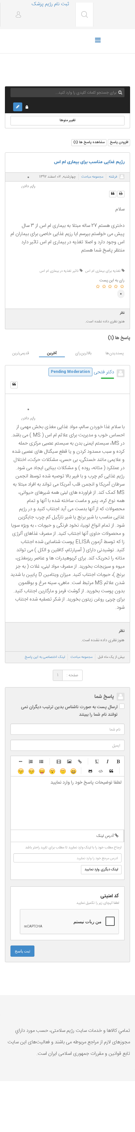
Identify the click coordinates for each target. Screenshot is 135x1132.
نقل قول (111, 771)
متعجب (52, 771)
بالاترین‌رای (83, 353)
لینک (80, 761)
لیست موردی (41, 761)
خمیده (108, 761)
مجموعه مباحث (92, 177)
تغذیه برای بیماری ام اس (103, 271)
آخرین (52, 353)
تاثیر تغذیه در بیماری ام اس (60, 271)
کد (101, 771)
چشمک (20, 771)
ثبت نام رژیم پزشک (50, 4)
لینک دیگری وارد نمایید (101, 870)
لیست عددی (31, 761)
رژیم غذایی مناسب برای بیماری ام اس (89, 162)
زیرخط (97, 761)
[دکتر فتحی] (121, 373)
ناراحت (31, 771)
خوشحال (73, 771)
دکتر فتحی (104, 372)
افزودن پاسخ (119, 142)
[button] (16, 15)
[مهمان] (122, 176)
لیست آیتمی (20, 761)
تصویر (69, 761)
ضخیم (118, 761)
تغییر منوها (68, 120)
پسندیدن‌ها (115, 353)
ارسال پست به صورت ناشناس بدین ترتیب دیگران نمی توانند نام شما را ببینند (69, 711)
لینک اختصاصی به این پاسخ (45, 657)
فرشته (113, 177)
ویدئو (59, 761)
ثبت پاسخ (22, 951)
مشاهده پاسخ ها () (89, 142)
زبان (41, 771)
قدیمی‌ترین (20, 353)
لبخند (62, 771)
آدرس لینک (105, 836)
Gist (90, 771)
